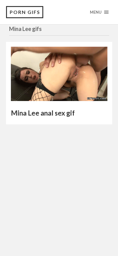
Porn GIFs (25, 12)
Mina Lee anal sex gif (43, 113)
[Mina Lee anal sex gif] (59, 75)
